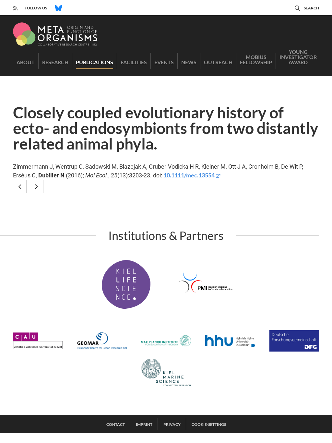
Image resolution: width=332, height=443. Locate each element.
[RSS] (15, 7)
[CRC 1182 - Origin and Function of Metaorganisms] (55, 34)
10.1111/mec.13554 (189, 175)
